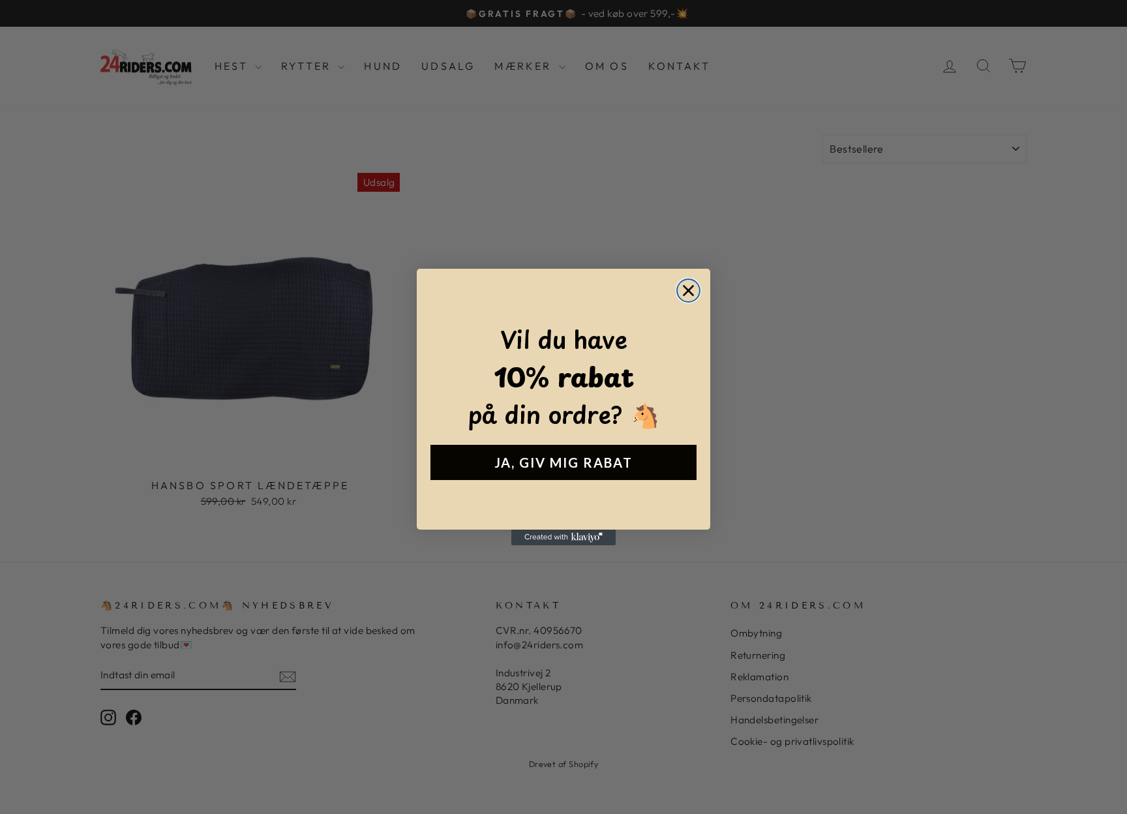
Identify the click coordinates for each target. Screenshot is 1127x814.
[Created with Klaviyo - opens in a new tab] (563, 537)
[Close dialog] (688, 290)
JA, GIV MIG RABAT (563, 462)
